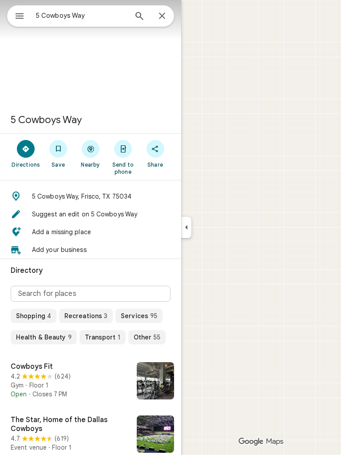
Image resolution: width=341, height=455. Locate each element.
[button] (90, 196)
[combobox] (81, 15)
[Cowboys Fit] (90, 381)
